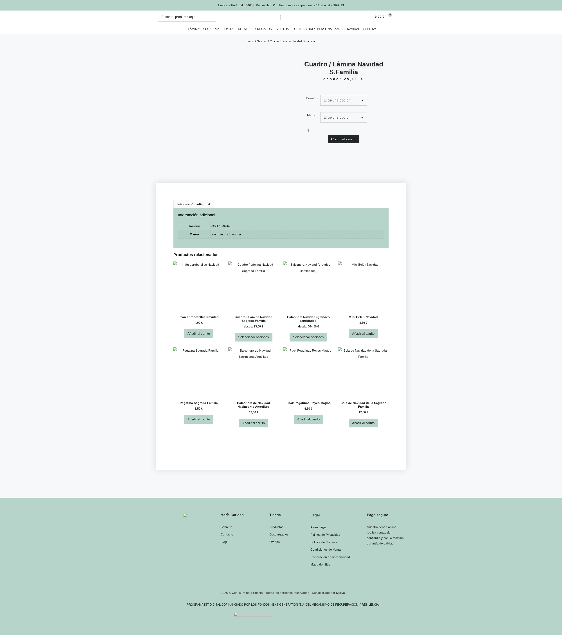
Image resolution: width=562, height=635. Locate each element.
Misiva (340, 592)
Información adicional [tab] (193, 204)
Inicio (250, 41)
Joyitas (229, 29)
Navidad (353, 29)
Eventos (281, 29)
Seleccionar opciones (253, 337)
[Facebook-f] (289, 579)
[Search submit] (211, 17)
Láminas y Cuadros (204, 29)
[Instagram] (265, 579)
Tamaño (312, 98)
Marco (311, 115)
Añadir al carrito (343, 139)
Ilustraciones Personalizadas (318, 29)
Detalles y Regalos (255, 29)
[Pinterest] (301, 579)
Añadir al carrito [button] (198, 333)
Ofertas (370, 29)
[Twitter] (277, 579)
